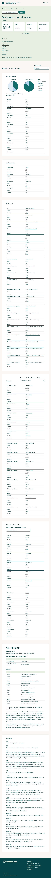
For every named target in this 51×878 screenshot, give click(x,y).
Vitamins (4, 46)
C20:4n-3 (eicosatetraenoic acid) (33, 334)
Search (21, 12)
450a (27, 101)
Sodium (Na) (28, 553)
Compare (26, 33)
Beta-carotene (29, 413)
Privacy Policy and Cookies (32, 867)
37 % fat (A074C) (24, 661)
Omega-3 (28, 235)
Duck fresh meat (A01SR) (19, 656)
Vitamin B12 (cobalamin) (31, 497)
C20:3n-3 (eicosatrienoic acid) (32, 319)
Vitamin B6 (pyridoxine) (31, 479)
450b (27, 415)
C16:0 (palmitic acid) (30, 272)
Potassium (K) (29, 562)
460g (27, 261)
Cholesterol (28, 249)
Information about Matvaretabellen (34, 865)
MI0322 (27, 397)
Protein (27, 126)
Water (27, 145)
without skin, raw (10, 57)
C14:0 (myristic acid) (30, 266)
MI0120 (27, 537)
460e (27, 406)
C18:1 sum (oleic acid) (30, 296)
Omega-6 (28, 242)
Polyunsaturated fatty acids (31, 228)
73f (26, 237)
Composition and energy (7, 41)
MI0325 (27, 387)
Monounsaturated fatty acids (32, 222)
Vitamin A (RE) (29, 394)
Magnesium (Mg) (29, 571)
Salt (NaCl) (28, 535)
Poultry (12, 8)
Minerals (4, 48)
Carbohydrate (28, 108)
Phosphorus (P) (29, 580)
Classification (5, 52)
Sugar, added (28, 181)
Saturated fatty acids (30, 208)
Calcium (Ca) (28, 544)
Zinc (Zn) (27, 602)
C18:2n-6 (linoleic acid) (30, 306)
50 (26, 120)
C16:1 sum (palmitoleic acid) (32, 289)
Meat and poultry (5, 8)
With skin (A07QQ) (25, 664)
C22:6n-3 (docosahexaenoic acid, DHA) (34, 362)
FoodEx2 (8, 712)
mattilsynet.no (29, 869)
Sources (4, 54)
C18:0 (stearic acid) (30, 279)
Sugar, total (28, 174)
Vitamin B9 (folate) (29, 488)
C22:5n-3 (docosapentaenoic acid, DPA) (34, 355)
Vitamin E (28, 431)
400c (27, 433)
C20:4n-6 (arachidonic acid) (32, 341)
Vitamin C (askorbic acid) (31, 507)
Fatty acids (4, 43)
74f (26, 244)
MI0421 (27, 472)
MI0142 (27, 147)
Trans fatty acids (29, 215)
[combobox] (10, 12)
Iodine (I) (27, 629)
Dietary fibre (28, 117)
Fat (26, 99)
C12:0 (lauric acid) (29, 259)
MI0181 (27, 110)
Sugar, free (28, 188)
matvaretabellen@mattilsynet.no (10, 875)
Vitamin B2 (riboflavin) (30, 452)
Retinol (27, 403)
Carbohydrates (5, 44)
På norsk (45, 3)
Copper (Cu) (28, 620)
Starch (27, 167)
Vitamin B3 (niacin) (30, 461)
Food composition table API (33, 863)
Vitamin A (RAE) (29, 385)
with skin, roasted (28, 57)
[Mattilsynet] (10, 862)
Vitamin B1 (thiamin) (30, 443)
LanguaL (8, 724)
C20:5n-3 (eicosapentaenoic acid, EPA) (34, 348)
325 (26, 631)
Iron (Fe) (27, 592)
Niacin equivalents (29, 470)
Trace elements (5, 50)
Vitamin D (28, 422)
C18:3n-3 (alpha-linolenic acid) (32, 313)
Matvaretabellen (11, 3)
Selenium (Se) (28, 611)
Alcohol (27, 136)
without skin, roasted (19, 57)
